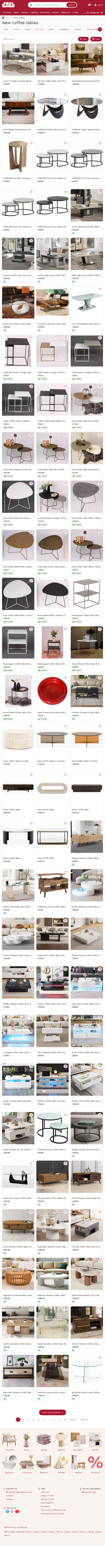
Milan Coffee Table (11, 858)
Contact (9, 1496)
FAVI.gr (98, 1532)
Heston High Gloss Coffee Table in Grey (55, 275)
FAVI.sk (36, 1532)
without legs (92, 29)
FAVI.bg (90, 1532)
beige (27, 29)
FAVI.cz (28, 1532)
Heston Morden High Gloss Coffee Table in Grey (24, 275)
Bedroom (44, 1472)
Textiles (24, 12)
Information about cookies (52, 1514)
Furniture (7, 12)
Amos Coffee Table (11, 809)
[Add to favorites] (31, 46)
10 (65, 1420)
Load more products (51, 1412)
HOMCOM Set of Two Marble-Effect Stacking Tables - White (64, 178)
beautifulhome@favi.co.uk (20, 1492)
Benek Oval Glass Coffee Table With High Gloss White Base (30, 324)
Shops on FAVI (47, 1496)
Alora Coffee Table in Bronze (85, 761)
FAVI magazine (47, 1503)
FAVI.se (83, 1532)
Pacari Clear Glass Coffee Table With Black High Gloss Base (30, 1198)
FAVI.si (7, 1535)
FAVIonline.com (10, 1527)
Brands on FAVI (47, 1499)
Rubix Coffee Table (80, 809)
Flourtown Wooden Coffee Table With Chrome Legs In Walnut (65, 324)
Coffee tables (19, 18)
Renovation (45, 12)
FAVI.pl (44, 1532)
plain (51, 29)
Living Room (78, 12)
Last (83, 1420)
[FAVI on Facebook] (7, 1511)
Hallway (78, 1472)
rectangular (64, 29)
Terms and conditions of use (53, 1510)
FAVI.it (75, 1532)
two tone (39, 29)
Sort (85, 39)
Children (61, 1472)
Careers (9, 1499)
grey (6, 29)
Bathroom (65, 12)
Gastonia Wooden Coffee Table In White (55, 1295)
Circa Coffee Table (45, 809)
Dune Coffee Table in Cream (16, 761)
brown (16, 29)
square (78, 29)
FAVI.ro (52, 1532)
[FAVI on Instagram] (12, 1511)
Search (72, 5)
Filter (97, 39)
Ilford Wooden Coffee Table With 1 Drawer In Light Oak (27, 1247)
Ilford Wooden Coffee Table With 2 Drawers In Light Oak (62, 1198)
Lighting (34, 12)
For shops (45, 1506)
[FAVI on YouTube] (17, 1511)
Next (72, 1420)
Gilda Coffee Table (45, 858)
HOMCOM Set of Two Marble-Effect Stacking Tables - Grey (30, 227)
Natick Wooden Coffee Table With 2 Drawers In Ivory (61, 1344)
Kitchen (55, 12)
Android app (90, 1492)
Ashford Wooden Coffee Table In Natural (21, 1344)
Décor (16, 12)
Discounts (95, 1472)
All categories (92, 12)
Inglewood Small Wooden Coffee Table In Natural (25, 1295)
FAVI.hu (60, 1532)
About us (45, 1492)
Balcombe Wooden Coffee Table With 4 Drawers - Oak (27, 1392)
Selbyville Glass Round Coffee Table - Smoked (58, 1392)
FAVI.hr (68, 1532)
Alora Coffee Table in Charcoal (51, 761)
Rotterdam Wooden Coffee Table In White (56, 1247)
